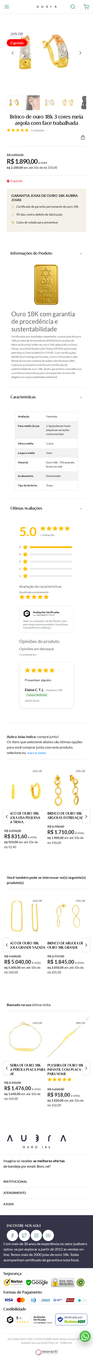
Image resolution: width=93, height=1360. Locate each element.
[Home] (46, 6)
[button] (6, 6)
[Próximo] (80, 53)
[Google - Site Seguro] (37, 1282)
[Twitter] (24, 1235)
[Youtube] (48, 1235)
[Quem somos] (36, 1141)
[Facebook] (12, 1235)
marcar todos (36, 753)
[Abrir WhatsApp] (85, 1336)
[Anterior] (13, 53)
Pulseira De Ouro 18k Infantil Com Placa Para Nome (65, 1070)
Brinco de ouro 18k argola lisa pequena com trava (22, 818)
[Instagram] (36, 1235)
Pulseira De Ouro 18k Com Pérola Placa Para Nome (24, 1070)
